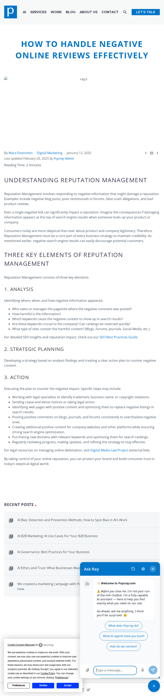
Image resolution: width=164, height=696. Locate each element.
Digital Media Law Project (109, 450)
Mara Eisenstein (21, 153)
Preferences (18, 685)
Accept (67, 685)
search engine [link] (66, 217)
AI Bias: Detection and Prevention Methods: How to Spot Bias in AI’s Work (72, 520)
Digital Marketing (49, 153)
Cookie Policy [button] (48, 673)
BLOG (71, 12)
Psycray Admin (64, 158)
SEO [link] (26, 337)
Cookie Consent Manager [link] (21, 644)
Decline (43, 685)
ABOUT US (89, 12)
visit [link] (87, 450)
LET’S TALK (145, 12)
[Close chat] (154, 686)
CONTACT (110, 12)
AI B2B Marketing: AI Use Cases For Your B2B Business (57, 536)
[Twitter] (88, 690)
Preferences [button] (61, 677)
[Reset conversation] (133, 569)
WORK (56, 12)
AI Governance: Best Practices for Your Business (53, 552)
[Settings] (143, 569)
